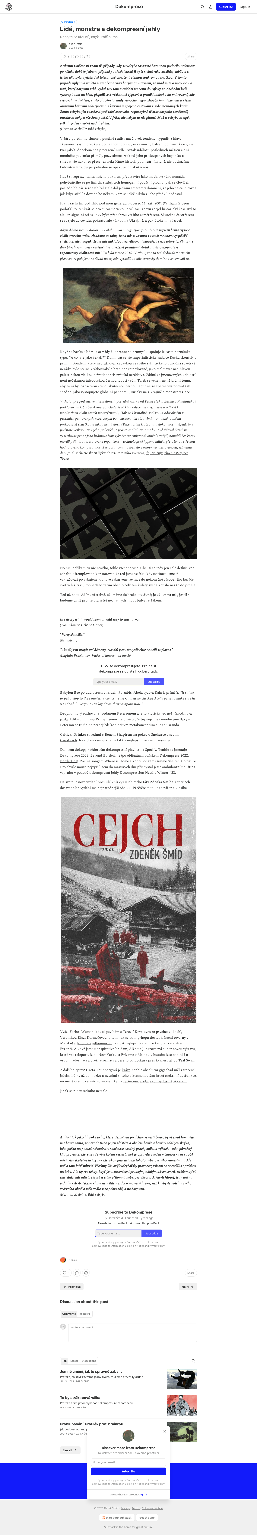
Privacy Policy (156, 1483)
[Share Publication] (210, 7)
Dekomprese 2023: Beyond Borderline (90, 755)
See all (67, 1450)
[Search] (202, 7)
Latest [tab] (74, 1361)
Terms (136, 1508)
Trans (64, 458)
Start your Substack (119, 1517)
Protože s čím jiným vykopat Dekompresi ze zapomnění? (96, 1403)
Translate (68, 21)
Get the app (147, 1517)
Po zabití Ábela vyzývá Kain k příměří (148, 692)
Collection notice (152, 1508)
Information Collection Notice (127, 1483)
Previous (74, 1287)
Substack (110, 1527)
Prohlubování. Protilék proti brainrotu (92, 1424)
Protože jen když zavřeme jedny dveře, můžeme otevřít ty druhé (101, 1377)
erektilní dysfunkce (180, 1075)
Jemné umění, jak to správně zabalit (91, 1371)
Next (185, 1287)
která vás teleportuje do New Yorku (88, 1055)
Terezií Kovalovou (137, 1032)
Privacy (125, 1508)
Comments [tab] (69, 1313)
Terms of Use (146, 1480)
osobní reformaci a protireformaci (87, 1060)
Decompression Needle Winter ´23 (147, 772)
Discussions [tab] (89, 1361)
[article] (128, 1379)
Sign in (245, 7)
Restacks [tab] (84, 1313)
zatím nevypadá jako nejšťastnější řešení (155, 1081)
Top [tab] (64, 1361)
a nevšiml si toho (115, 1075)
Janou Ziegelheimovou (94, 1043)
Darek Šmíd (75, 44)
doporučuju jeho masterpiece (167, 453)
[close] (165, 1431)
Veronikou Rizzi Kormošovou (83, 1037)
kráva (126, 1070)
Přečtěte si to (143, 788)
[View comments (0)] (77, 56)
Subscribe (226, 7)
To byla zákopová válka (80, 1398)
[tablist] (76, 1314)
